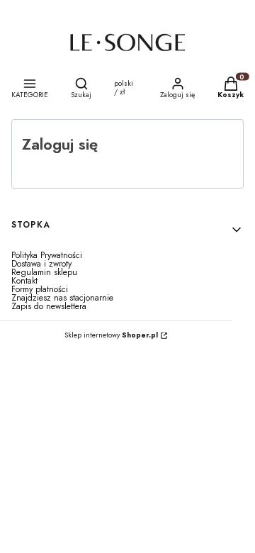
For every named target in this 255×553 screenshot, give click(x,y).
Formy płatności (39, 289)
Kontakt (24, 280)
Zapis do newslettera (48, 306)
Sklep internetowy (111, 335)
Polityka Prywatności (46, 255)
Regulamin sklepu (44, 272)
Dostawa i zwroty (41, 263)
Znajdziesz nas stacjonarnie (62, 297)
